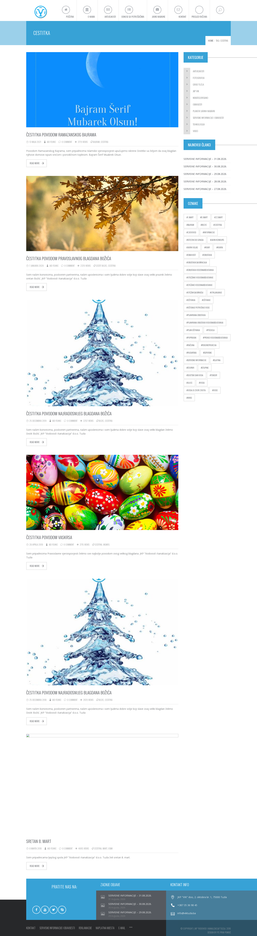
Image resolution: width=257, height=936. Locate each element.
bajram (96, 142)
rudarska (192, 352)
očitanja (191, 299)
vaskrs (106, 544)
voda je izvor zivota (197, 390)
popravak (192, 337)
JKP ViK (196, 91)
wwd (190, 397)
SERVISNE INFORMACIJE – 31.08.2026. (205, 159)
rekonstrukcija (209, 345)
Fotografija (199, 78)
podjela (211, 330)
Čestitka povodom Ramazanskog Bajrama (61, 134)
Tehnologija (199, 124)
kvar (207, 247)
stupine (205, 367)
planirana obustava (197, 315)
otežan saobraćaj (195, 292)
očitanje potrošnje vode (199, 307)
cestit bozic (101, 265)
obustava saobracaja (197, 262)
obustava (208, 254)
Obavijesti (197, 104)
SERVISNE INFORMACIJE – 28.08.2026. (205, 181)
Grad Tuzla (198, 84)
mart (105, 848)
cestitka (104, 142)
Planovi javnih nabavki (204, 111)
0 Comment (67, 142)
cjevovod (192, 232)
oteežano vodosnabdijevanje (200, 277)
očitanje (206, 299)
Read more (35, 163)
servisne (208, 352)
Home (210, 40)
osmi (110, 848)
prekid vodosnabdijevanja (216, 337)
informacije (209, 232)
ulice (190, 382)
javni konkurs (217, 239)
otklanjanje (216, 292)
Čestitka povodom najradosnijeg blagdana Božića (69, 413)
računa (191, 345)
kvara (220, 247)
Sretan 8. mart (38, 841)
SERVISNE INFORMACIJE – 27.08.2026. (205, 189)
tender (214, 375)
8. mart (204, 217)
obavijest (192, 254)
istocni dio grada (196, 239)
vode (215, 390)
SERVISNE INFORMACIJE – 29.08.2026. (205, 174)
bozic (101, 420)
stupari (191, 367)
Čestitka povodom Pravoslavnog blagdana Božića (68, 258)
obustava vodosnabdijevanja (201, 269)
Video (195, 131)
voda (202, 382)
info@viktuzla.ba (186, 913)
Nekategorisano (200, 97)
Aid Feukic (51, 142)
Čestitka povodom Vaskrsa (49, 537)
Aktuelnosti (198, 71)
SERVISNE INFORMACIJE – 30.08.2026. (205, 166)
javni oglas (193, 247)
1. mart (191, 217)
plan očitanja (194, 330)
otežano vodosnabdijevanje (200, 284)
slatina (217, 360)
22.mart (219, 217)
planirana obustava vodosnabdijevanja (205, 322)
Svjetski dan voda (195, 375)
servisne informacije (197, 360)
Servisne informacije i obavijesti (208, 117)
